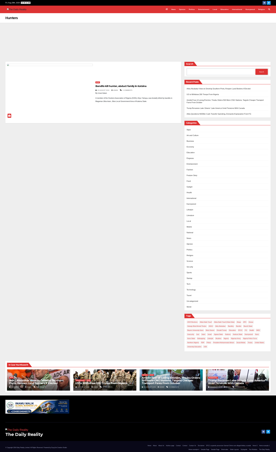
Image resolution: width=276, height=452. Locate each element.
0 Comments (127, 90)
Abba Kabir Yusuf (206, 322)
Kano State (191, 338)
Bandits (238, 326)
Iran (197, 334)
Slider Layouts (234, 449)
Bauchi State (248, 326)
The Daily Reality (24, 434)
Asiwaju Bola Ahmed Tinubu (196, 326)
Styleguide (244, 449)
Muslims (218, 338)
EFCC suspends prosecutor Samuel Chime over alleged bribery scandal (228, 445)
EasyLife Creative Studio (59, 447)
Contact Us (192, 445)
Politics (192, 9)
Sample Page (205, 449)
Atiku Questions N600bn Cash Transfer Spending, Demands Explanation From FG (219, 114)
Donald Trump (222, 330)
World (189, 307)
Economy (190, 147)
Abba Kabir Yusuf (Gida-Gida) (224, 322)
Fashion (190, 170)
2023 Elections (192, 322)
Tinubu (250, 342)
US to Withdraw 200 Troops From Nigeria (203, 94)
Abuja (239, 322)
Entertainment (203, 9)
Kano (257, 334)
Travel (189, 295)
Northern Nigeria (193, 342)
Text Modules (253, 449)
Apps (189, 130)
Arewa (251, 322)
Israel (210, 334)
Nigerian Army (236, 338)
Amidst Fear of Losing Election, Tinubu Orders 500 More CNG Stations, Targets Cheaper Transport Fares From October (171, 380)
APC (244, 322)
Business (190, 141)
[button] (269, 9)
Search (189, 64)
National (190, 232)
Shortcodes (224, 449)
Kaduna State (237, 334)
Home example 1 (264, 445)
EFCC (240, 330)
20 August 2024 (103, 90)
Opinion (182, 9)
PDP (202, 342)
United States (259, 342)
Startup (189, 278)
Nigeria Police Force (250, 338)
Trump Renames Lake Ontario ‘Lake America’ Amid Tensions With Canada (216, 108)
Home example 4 (194, 449)
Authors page (170, 445)
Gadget (189, 187)
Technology (191, 290)
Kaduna (228, 334)
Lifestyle (190, 210)
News (173, 9)
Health (189, 192)
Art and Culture (192, 135)
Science (190, 261)
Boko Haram (210, 330)
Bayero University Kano (195, 330)
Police (209, 342)
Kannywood (250, 9)
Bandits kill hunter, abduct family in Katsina (120, 86)
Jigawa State (218, 334)
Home (149, 445)
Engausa (190, 158)
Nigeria (226, 338)
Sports (189, 273)
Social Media (241, 342)
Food (189, 181)
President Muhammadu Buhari (223, 342)
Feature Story (192, 175)
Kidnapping (201, 338)
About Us (161, 445)
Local (215, 9)
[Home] (167, 9)
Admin (115, 90)
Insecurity (190, 334)
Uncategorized (192, 301)
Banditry (231, 326)
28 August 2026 (17, 387)
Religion (261, 9)
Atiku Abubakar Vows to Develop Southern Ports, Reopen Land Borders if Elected (218, 89)
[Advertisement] (138, 39)
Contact (178, 445)
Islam (203, 334)
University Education (194, 346)
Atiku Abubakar (220, 326)
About (155, 445)
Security (190, 267)
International (237, 9)
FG (246, 330)
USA (205, 346)
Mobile (189, 227)
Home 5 (255, 445)
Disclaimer (201, 445)
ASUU (211, 326)
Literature (190, 215)
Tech (188, 284)
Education (225, 9)
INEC (258, 330)
